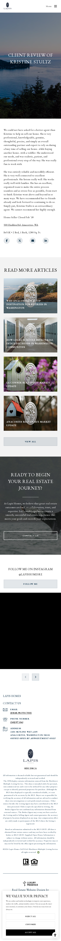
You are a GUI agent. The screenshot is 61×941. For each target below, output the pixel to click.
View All (30, 441)
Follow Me (30, 584)
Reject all (30, 916)
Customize (30, 924)
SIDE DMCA (30, 768)
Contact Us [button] (30, 535)
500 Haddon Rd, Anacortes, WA (21, 224)
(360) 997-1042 (16, 722)
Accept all (30, 932)
